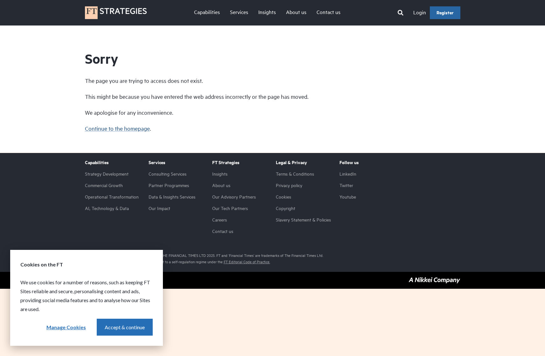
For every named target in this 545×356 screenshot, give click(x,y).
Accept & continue (125, 327)
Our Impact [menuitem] (159, 208)
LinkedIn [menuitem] (347, 174)
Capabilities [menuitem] (207, 12)
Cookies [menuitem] (283, 197)
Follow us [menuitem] (349, 162)
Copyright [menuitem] (285, 208)
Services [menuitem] (239, 12)
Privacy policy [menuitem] (289, 185)
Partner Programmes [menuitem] (169, 185)
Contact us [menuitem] (328, 12)
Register (445, 13)
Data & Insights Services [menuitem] (172, 197)
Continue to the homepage (117, 128)
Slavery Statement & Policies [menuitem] (303, 219)
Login (419, 12)
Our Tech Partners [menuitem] (230, 208)
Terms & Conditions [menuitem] (295, 174)
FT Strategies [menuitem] (226, 162)
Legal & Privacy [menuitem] (291, 162)
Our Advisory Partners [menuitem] (234, 197)
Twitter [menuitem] (346, 185)
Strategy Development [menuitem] (107, 174)
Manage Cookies (66, 327)
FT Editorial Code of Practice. (247, 261)
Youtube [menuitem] (347, 197)
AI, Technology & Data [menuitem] (107, 208)
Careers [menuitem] (219, 219)
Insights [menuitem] (267, 12)
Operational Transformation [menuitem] (112, 197)
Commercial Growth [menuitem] (104, 185)
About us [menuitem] (296, 12)
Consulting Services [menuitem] (167, 174)
